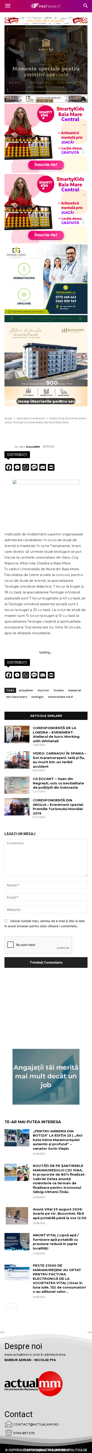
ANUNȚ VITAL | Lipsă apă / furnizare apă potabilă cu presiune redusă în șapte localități (56, 1241)
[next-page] (14, 1306)
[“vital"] (46, 1077)
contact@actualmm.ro (36, 1424)
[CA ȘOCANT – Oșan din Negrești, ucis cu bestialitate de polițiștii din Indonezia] (16, 785)
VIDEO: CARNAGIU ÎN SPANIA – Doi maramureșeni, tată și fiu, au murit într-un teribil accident (59, 760)
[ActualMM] (9, 446)
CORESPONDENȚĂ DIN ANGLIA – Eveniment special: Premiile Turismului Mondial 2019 (58, 806)
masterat (74, 690)
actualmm (26, 690)
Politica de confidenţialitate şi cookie (55, 1450)
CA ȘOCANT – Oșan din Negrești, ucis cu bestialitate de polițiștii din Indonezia (58, 783)
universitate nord (60, 697)
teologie (37, 697)
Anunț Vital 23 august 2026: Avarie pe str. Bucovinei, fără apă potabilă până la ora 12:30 (59, 1213)
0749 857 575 (24, 1433)
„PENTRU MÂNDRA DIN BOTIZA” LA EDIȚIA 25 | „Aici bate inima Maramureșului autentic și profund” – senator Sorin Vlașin (57, 1140)
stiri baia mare (16, 697)
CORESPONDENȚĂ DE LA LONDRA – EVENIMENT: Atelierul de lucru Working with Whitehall (56, 734)
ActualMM (33, 446)
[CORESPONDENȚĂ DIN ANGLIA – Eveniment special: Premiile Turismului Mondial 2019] (16, 806)
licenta (59, 690)
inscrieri (43, 690)
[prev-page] (7, 1306)
